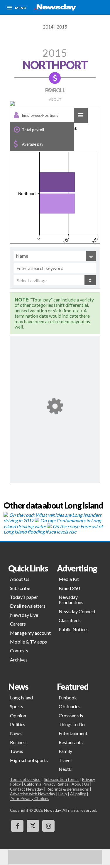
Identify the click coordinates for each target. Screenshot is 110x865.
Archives (19, 659)
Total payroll (33, 129)
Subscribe (20, 588)
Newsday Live (24, 615)
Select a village (32, 280)
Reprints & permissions (67, 788)
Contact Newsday (26, 788)
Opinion (18, 715)
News (16, 733)
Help (62, 793)
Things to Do (72, 724)
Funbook (68, 697)
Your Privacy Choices (29, 798)
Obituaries (69, 706)
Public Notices (74, 629)
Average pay (32, 144)
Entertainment (73, 733)
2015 (62, 26)
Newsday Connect (77, 611)
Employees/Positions (40, 115)
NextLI (66, 769)
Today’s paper (24, 597)
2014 (48, 26)
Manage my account (30, 633)
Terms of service (25, 779)
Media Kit (69, 579)
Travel (65, 760)
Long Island (21, 697)
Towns (16, 751)
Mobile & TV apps (28, 641)
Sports (16, 706)
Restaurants (71, 742)
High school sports (29, 760)
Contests (19, 650)
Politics (17, 724)
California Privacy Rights (46, 783)
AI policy (78, 793)
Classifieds (70, 620)
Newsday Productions (71, 599)
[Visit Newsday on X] (33, 826)
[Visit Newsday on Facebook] (17, 826)
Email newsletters (27, 606)
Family (65, 751)
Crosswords (71, 715)
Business (19, 742)
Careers (18, 623)
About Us (19, 579)
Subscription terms (61, 779)
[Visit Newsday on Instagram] (48, 826)
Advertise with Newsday (32, 793)
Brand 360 (69, 588)
